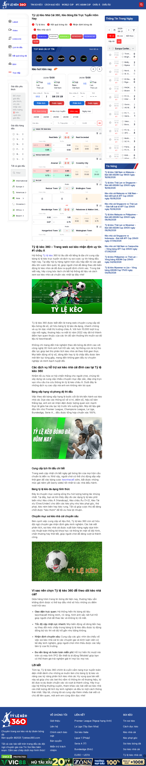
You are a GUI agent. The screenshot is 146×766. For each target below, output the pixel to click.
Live (121, 36)
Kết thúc (130, 36)
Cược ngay (57, 103)
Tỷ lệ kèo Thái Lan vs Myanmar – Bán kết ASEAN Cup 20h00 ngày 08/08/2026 (120, 227)
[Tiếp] (99, 69)
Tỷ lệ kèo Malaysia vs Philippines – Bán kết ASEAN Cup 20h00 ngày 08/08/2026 (121, 217)
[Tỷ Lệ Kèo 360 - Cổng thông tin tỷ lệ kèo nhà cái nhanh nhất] (14, 4)
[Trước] (93, 69)
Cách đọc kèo (52, 5)
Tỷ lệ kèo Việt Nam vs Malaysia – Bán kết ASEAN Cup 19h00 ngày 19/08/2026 (120, 174)
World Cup (68, 5)
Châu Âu (106, 5)
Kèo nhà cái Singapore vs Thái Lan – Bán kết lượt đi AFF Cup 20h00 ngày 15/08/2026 (121, 206)
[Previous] (36, 59)
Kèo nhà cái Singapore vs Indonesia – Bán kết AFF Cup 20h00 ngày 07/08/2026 (121, 238)
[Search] (141, 4)
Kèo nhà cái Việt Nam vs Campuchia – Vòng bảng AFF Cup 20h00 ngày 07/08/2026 (121, 249)
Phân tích (41, 103)
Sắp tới (111, 41)
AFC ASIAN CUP (83, 5)
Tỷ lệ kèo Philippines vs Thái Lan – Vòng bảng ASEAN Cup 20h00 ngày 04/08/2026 (121, 259)
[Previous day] (109, 30)
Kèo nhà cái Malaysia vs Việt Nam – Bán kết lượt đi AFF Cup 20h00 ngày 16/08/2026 (121, 196)
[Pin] (22, 134)
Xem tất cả (93, 49)
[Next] (97, 59)
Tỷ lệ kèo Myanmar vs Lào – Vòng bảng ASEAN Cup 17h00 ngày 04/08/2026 (121, 270)
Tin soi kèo (37, 5)
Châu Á (96, 5)
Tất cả (111, 36)
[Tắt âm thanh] (99, 123)
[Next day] (129, 30)
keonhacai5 (68, 479)
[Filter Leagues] (133, 30)
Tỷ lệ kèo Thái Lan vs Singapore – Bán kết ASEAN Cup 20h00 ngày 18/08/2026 (121, 185)
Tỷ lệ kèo (48, 255)
